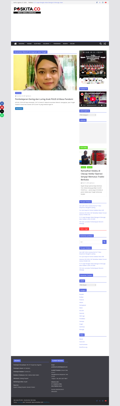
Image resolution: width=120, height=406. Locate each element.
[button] (50, 44)
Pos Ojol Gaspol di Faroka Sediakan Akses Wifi (91, 210)
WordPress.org (83, 347)
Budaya (65, 43)
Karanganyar (82, 305)
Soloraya (46, 43)
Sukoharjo (82, 327)
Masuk (81, 339)
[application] (93, 99)
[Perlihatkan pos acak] (105, 44)
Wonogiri (81, 329)
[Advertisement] (60, 29)
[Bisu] (102, 105)
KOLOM (72, 43)
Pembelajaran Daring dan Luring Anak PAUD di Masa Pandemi (44, 99)
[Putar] (81, 105)
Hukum (29, 43)
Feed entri (82, 342)
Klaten (81, 308)
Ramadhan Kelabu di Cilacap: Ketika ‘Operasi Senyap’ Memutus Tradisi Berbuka (92, 175)
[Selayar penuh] (104, 105)
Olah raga (37, 43)
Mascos (29, 96)
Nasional (21, 43)
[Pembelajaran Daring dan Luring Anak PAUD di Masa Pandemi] (45, 72)
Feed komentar (83, 344)
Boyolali (81, 294)
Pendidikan (57, 43)
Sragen (81, 324)
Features (83, 167)
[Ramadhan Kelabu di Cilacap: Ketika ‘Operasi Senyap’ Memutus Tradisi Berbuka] (93, 157)
